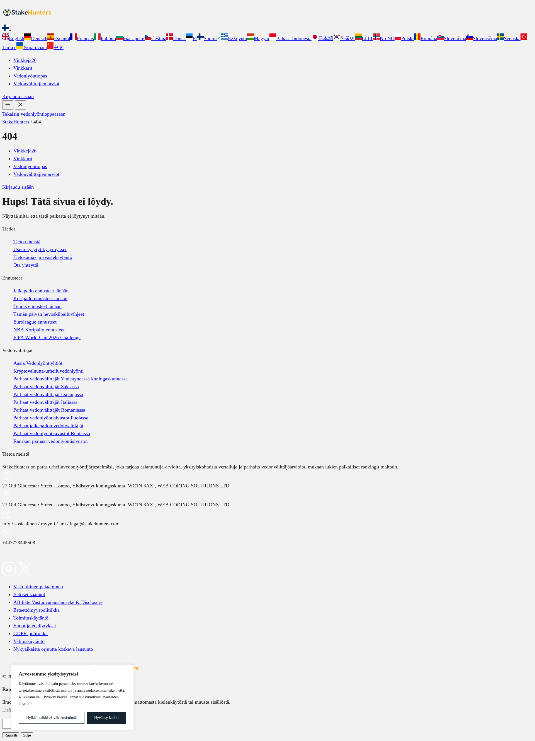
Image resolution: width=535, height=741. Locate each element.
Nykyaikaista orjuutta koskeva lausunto (53, 649)
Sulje (27, 735)
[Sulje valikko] (20, 105)
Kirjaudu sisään (18, 96)
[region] (72, 697)
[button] (267, 29)
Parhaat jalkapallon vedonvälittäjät (48, 425)
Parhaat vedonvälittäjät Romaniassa (49, 410)
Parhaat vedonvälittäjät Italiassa (45, 402)
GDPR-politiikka (30, 633)
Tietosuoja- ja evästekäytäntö (42, 257)
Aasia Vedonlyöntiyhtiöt (37, 363)
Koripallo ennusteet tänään (40, 298)
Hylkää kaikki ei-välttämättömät (51, 718)
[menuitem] (13, 38)
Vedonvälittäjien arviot (36, 83)
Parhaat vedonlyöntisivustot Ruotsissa (51, 433)
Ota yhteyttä (25, 265)
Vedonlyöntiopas (30, 76)
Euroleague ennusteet (35, 322)
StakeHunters (15, 122)
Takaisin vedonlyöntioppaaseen (33, 114)
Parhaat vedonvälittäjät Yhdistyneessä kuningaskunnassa (70, 379)
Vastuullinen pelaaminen (38, 586)
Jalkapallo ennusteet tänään (41, 290)
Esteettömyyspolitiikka (36, 610)
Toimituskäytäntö (30, 618)
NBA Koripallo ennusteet (39, 329)
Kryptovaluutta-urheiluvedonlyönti (48, 371)
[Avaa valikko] (7, 105)
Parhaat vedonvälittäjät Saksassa (46, 386)
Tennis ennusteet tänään (37, 306)
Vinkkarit (22, 68)
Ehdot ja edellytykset (34, 625)
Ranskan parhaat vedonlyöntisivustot (50, 441)
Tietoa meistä (26, 241)
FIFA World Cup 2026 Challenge (47, 337)
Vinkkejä (25, 60)
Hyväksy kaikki (106, 718)
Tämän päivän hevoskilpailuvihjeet (48, 314)
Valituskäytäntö (29, 641)
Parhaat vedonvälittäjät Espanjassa (48, 394)
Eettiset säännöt (29, 594)
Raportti (10, 735)
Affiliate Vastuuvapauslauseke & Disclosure (58, 602)
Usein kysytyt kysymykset (40, 249)
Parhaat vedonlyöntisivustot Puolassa (50, 418)
